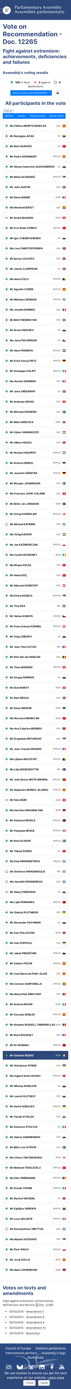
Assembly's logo (54, 1353)
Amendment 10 (36, 1328)
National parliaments (51, 1348)
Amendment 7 (35, 1311)
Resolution (33, 1333)
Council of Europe (18, 1348)
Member (9, 115)
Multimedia (35, 1357)
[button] (58, 93)
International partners (21, 1353)
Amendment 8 (35, 1317)
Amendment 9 (35, 1322)
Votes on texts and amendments (30, 92)
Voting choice (56, 115)
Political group (37, 115)
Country (21, 115)
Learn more (56, 1377)
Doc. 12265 (46, 1305)
